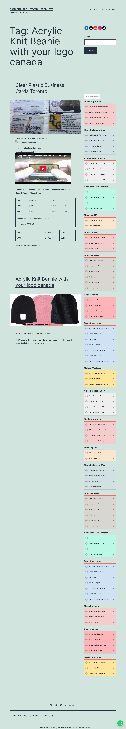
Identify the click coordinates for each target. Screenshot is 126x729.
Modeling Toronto (94, 225)
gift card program (94, 344)
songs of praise (93, 288)
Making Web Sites (94, 378)
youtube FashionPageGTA (96, 180)
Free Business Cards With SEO (98, 350)
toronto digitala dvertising (96, 174)
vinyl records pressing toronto (98, 106)
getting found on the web (96, 373)
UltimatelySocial (82, 727)
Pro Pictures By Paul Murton (97, 135)
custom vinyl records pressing (98, 117)
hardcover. (111, 9)
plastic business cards (24, 151)
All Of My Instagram (94, 151)
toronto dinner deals (95, 208)
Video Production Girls (95, 169)
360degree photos (94, 146)
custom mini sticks (94, 355)
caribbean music (93, 266)
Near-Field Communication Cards (99, 328)
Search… (88, 37)
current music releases (95, 260)
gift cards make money (96, 300)
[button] (120, 723)
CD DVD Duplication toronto (97, 112)
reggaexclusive (93, 282)
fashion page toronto (95, 220)
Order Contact (93, 9)
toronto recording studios (96, 237)
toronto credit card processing (98, 311)
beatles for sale (93, 271)
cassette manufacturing (96, 123)
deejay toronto (93, 248)
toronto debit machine (95, 316)
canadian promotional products (31, 9)
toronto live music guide (96, 243)
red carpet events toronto (96, 140)
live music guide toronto (96, 197)
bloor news (92, 203)
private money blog (94, 305)
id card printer (93, 339)
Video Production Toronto (96, 163)
